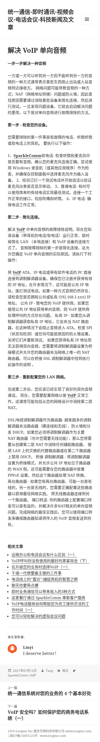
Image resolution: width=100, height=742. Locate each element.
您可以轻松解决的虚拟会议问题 (38, 616)
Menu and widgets (87, 24)
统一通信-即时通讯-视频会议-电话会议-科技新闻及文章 (41, 19)
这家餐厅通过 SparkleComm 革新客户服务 (48, 597)
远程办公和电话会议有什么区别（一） (44, 554)
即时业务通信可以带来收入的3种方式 (43, 591)
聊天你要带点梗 (25, 585)
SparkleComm (18, 675)
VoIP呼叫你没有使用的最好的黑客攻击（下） (50, 560)
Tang (49, 670)
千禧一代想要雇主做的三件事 (37, 573)
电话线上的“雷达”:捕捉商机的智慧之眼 (45, 579)
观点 (65, 670)
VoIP (32, 675)
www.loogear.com (53, 736)
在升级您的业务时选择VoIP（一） (41, 566)
